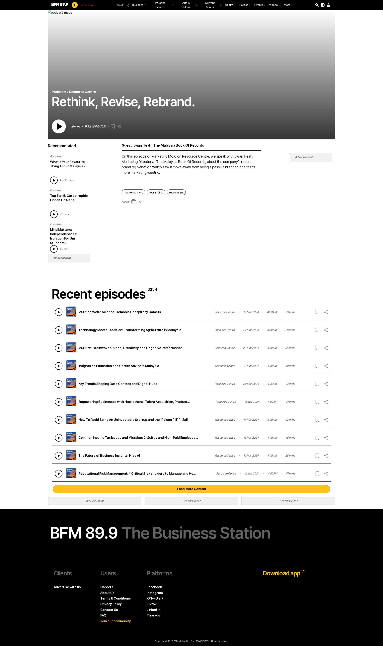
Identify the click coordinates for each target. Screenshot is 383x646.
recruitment (176, 192)
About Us (107, 593)
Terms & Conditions (115, 598)
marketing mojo (133, 192)
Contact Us (109, 610)
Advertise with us (67, 587)
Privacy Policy (111, 604)
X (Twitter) (155, 598)
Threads (153, 615)
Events (258, 4)
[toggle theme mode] (322, 5)
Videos (273, 4)
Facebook (154, 587)
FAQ (103, 615)
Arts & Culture (186, 5)
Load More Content (191, 489)
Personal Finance (160, 5)
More (287, 4)
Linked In (153, 610)
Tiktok (152, 604)
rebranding (156, 192)
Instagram (155, 593)
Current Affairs (210, 5)
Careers (106, 587)
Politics (243, 4)
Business (137, 4)
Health (229, 4)
